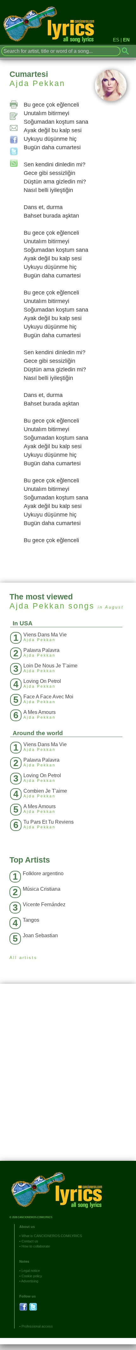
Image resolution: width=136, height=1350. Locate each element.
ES (116, 39)
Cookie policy (32, 1276)
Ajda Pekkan (37, 83)
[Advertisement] (68, 1077)
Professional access (37, 1326)
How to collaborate (36, 1246)
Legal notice (31, 1271)
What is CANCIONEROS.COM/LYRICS (52, 1236)
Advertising (29, 1281)
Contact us (30, 1241)
